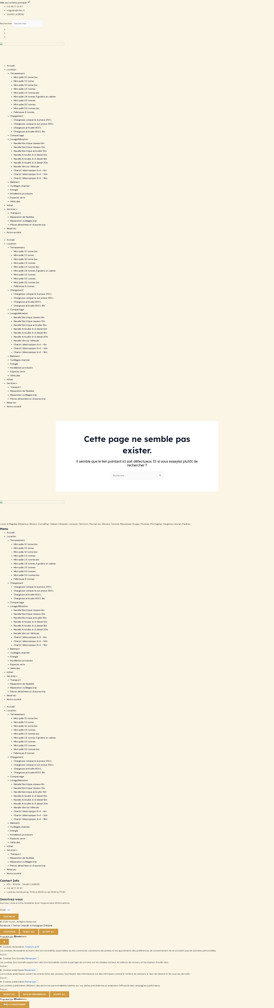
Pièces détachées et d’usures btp (28, 224)
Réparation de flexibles (22, 216)
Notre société (14, 232)
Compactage (17, 135)
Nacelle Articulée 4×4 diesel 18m (30, 158)
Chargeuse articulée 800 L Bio (29, 131)
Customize (9, 932)
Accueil (10, 65)
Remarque (30, 958)
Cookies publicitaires (14, 981)
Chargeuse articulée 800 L (27, 127)
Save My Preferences (34, 994)
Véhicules (15, 201)
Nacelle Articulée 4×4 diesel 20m (31, 162)
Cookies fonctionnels (14, 958)
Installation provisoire (21, 193)
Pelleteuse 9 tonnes (24, 112)
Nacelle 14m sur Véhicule (26, 166)
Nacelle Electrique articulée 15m (30, 150)
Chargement (16, 116)
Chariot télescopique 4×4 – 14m (31, 174)
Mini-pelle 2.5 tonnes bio (26, 92)
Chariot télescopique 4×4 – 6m (30, 170)
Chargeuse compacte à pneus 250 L (33, 119)
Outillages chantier (20, 185)
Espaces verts (17, 197)
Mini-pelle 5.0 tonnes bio (26, 108)
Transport (15, 212)
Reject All (29, 932)
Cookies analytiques (13, 970)
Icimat (10, 205)
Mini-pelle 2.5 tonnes (24, 88)
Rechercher (6, 23)
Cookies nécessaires (13, 946)
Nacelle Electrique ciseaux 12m (29, 147)
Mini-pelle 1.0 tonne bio (26, 77)
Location (11, 69)
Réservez (11, 228)
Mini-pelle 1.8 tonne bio (25, 85)
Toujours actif (32, 946)
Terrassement (17, 73)
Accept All (49, 932)
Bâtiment (15, 182)
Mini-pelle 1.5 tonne (24, 81)
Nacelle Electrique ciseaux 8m (29, 143)
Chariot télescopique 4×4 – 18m (30, 178)
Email (3, 909)
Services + (12, 209)
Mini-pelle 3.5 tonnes (24, 100)
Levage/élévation (19, 139)
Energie (14, 189)
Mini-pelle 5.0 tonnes (25, 104)
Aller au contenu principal (13, 2)
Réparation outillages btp (23, 220)
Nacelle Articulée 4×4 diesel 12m (30, 154)
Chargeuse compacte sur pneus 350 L (34, 123)
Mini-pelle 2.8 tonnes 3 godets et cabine (35, 96)
